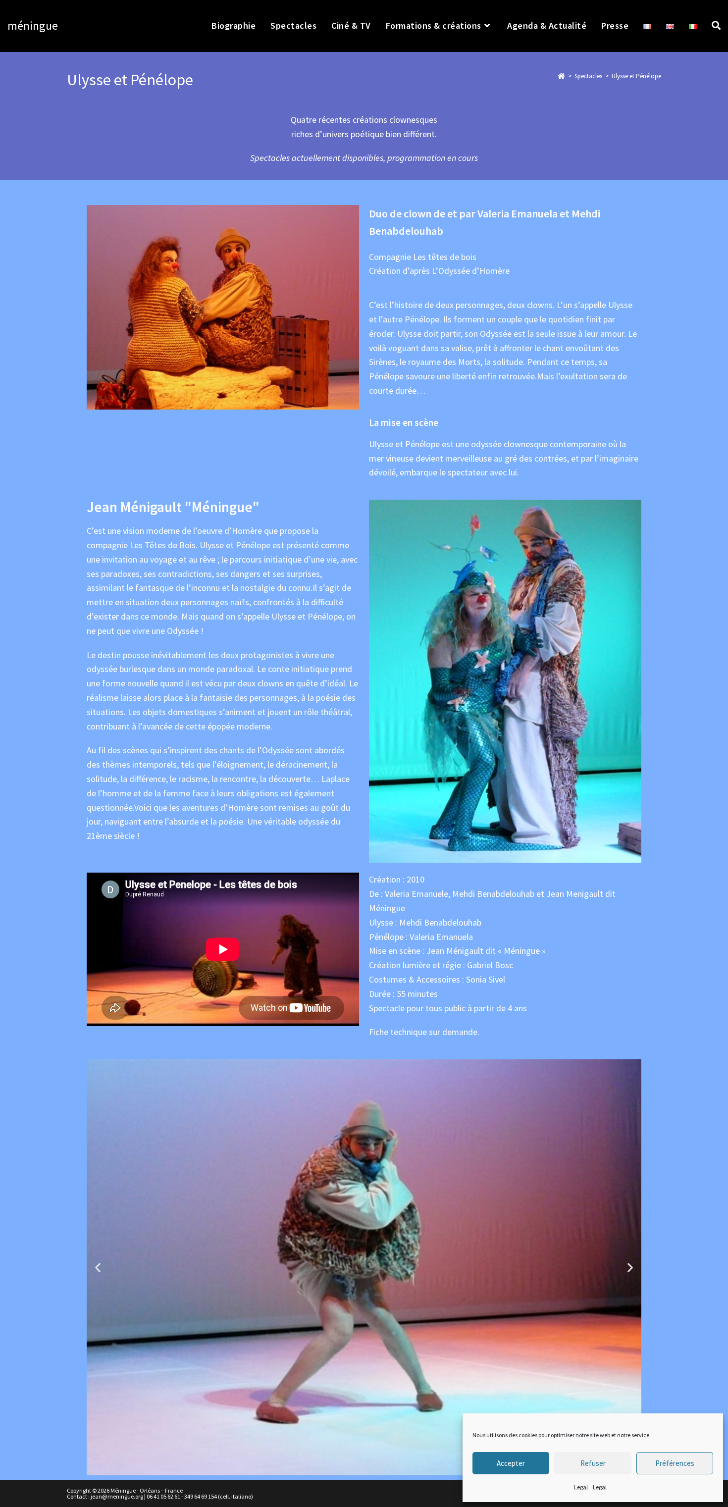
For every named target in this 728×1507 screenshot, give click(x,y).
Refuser (593, 1463)
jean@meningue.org (117, 1496)
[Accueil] (561, 76)
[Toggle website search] (716, 25)
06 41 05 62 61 (163, 1496)
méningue (32, 25)
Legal (581, 1487)
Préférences (674, 1463)
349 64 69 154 (200, 1496)
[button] (98, 1267)
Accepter (511, 1463)
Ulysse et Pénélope (636, 76)
